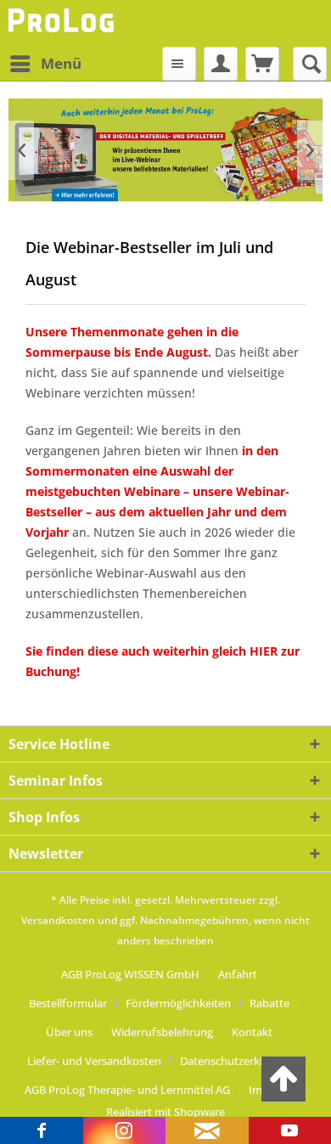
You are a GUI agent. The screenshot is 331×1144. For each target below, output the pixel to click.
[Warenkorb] (262, 64)
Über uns (69, 1032)
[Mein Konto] (221, 64)
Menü (61, 63)
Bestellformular (68, 1003)
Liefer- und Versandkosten (94, 1060)
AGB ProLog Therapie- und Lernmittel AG (127, 1089)
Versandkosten (58, 920)
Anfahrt (237, 974)
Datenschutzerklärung (236, 1060)
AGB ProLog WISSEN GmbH (130, 974)
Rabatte (269, 1003)
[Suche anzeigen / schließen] (310, 64)
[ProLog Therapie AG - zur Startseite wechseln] (63, 23)
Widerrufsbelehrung (162, 1032)
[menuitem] (45, 64)
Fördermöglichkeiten (178, 1003)
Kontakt (252, 1032)
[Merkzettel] (179, 64)
